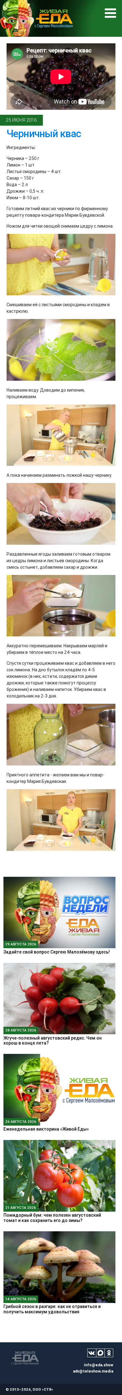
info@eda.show (98, 1365)
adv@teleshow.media (93, 1371)
